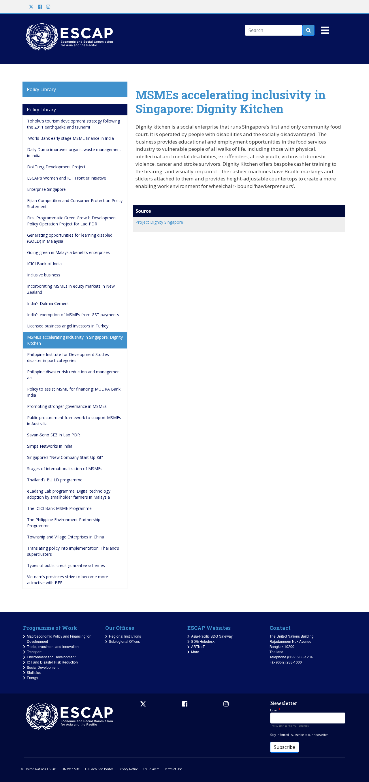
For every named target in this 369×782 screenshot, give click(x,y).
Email (274, 710)
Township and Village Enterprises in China (65, 537)
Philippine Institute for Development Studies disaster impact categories (68, 357)
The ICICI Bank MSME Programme (59, 508)
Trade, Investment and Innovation (53, 646)
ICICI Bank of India (44, 263)
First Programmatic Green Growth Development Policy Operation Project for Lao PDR (72, 221)
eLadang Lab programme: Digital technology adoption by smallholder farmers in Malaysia (69, 494)
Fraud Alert (151, 769)
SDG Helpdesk (202, 641)
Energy (32, 677)
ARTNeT (198, 646)
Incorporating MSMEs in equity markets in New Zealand (71, 289)
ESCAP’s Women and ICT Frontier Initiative (66, 178)
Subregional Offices (124, 641)
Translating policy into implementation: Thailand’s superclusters (73, 551)
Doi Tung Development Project (56, 166)
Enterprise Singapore (46, 189)
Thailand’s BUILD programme (54, 480)
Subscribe (284, 747)
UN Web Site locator (99, 769)
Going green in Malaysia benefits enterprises (68, 252)
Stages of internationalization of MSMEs (64, 468)
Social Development (43, 667)
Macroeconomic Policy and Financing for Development (59, 639)
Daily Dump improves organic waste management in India (74, 152)
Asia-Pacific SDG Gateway (212, 636)
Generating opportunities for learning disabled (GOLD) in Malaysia (70, 238)
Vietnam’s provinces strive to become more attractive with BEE (68, 579)
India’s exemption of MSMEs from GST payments (73, 314)
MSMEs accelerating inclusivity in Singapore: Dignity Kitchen (75, 340)
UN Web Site (71, 769)
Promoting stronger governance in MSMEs (67, 406)
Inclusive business (43, 275)
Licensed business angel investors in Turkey (67, 326)
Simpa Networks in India (49, 446)
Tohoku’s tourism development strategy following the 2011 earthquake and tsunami (74, 124)
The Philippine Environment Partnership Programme (64, 522)
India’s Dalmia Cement (48, 303)
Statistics (34, 672)
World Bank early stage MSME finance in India (70, 138)
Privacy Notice (128, 769)
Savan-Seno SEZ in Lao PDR (53, 435)
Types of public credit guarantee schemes (66, 565)
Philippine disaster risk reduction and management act (74, 374)
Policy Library (41, 89)
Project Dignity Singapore (159, 222)
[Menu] (325, 32)
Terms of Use (173, 769)
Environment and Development (51, 656)
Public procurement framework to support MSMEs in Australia (74, 420)
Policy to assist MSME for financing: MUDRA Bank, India (75, 392)
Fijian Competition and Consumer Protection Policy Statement (75, 203)
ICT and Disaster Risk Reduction (52, 661)
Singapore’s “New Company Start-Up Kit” (65, 457)
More (195, 651)
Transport (34, 651)
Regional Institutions (125, 636)
